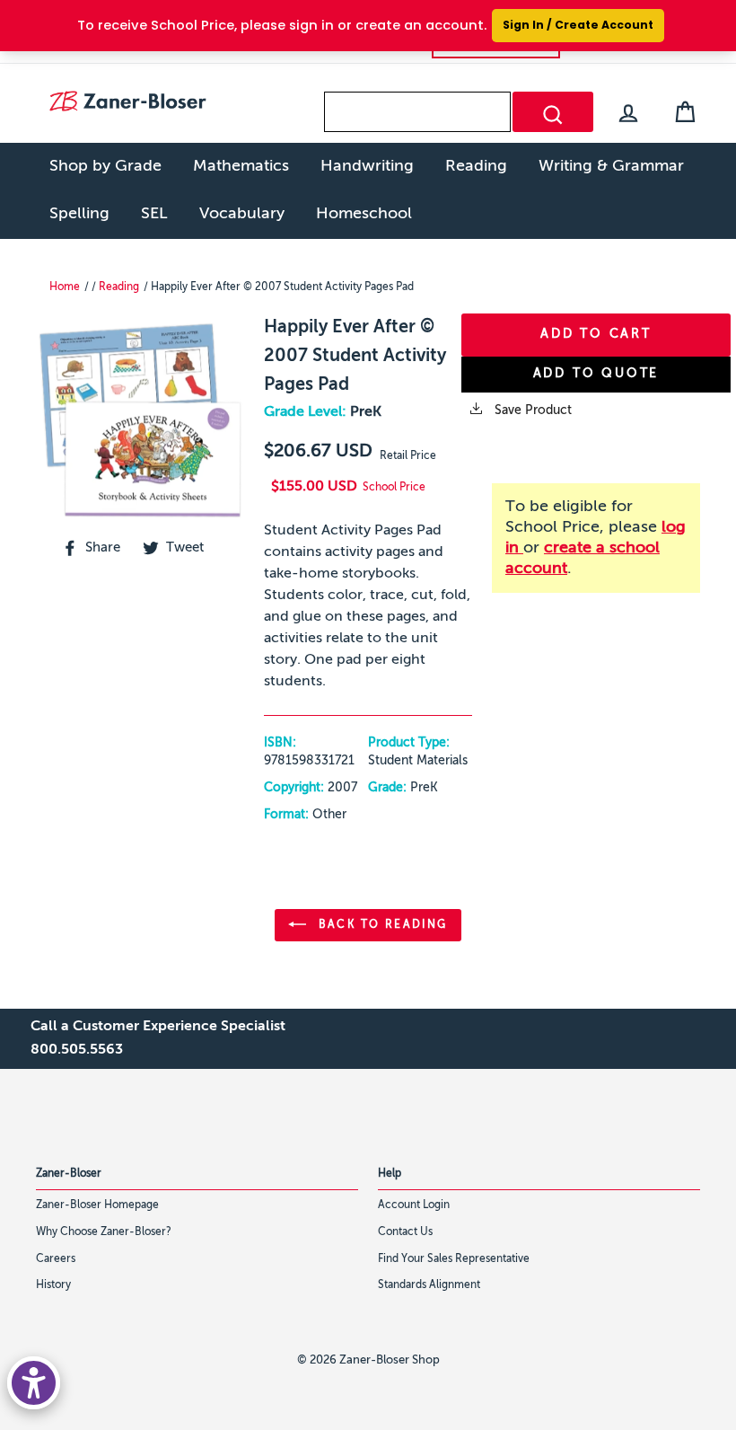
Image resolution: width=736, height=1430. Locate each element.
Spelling (79, 214)
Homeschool (364, 214)
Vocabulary (242, 214)
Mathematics (241, 166)
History (53, 1285)
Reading (476, 166)
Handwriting (367, 166)
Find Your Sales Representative (454, 1259)
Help (389, 1174)
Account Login (414, 1205)
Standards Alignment (429, 1285)
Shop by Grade (105, 166)
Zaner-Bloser (68, 1174)
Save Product (531, 410)
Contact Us (405, 1232)
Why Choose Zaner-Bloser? (103, 1232)
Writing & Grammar (611, 166)
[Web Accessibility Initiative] (33, 1383)
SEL (154, 214)
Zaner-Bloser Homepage (97, 1205)
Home (64, 287)
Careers (55, 1259)
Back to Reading (380, 925)
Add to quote (596, 373)
